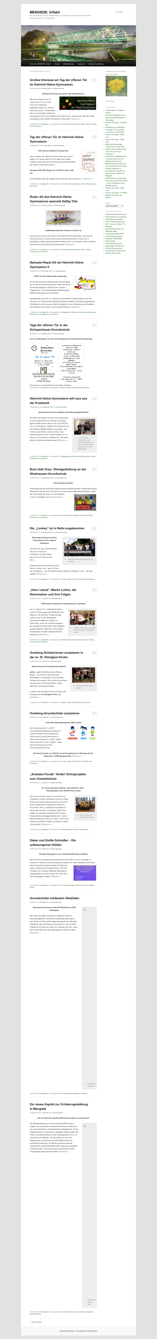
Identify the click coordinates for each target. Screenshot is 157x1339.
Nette (63, 388)
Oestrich (70, 829)
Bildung (64, 829)
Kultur (83, 124)
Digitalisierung (66, 456)
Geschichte (79, 885)
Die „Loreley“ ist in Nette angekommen (57, 528)
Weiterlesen (76, 119)
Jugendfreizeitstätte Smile (115, 234)
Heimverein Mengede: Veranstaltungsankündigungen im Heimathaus (116, 117)
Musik (64, 702)
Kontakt (57, 64)
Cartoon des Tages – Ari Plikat (116, 193)
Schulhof (82, 1312)
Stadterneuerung (78, 515)
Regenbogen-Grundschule (115, 246)
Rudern (83, 249)
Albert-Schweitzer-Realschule (116, 214)
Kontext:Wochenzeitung (114, 236)
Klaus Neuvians (59, 88)
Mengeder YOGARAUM (114, 238)
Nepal (32, 314)
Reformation (85, 640)
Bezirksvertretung (68, 1312)
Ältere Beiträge (35, 1322)
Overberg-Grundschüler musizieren (55, 713)
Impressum (81, 64)
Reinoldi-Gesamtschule (114, 248)
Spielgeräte (90, 1312)
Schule (87, 124)
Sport (74, 579)
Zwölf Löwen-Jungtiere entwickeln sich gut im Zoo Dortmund (116, 151)
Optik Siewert (110, 241)
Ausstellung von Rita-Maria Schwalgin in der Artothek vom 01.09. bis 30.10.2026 (115, 129)
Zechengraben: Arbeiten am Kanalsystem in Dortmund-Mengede (115, 173)
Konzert (64, 761)
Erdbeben (74, 312)
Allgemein (45, 124)
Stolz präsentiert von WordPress (86, 1331)
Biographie (71, 885)
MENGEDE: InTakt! (45, 12)
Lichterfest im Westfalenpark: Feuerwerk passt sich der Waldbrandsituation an (116, 158)
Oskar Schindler (89, 885)
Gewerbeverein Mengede (114, 219)
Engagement (66, 312)
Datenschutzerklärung (96, 64)
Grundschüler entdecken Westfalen (54, 898)
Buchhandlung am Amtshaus (116, 217)
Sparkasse (76, 1093)
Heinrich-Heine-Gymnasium (71, 124)
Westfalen (84, 1093)
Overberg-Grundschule (114, 243)
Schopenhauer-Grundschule (116, 251)
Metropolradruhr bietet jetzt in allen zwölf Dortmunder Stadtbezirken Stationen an (116, 166)
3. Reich (64, 885)
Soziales (70, 515)
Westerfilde (88, 515)
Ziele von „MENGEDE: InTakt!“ (40, 64)
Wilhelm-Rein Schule (113, 253)
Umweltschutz (83, 829)
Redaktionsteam (68, 64)
